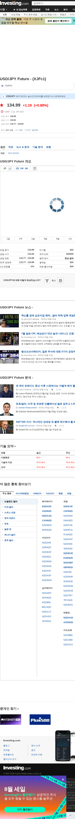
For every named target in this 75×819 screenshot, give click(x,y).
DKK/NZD (68, 520)
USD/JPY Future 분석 (15, 377)
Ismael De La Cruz (27, 426)
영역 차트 (10, 168)
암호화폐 (36, 9)
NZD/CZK (68, 525)
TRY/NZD (68, 600)
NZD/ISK (67, 572)
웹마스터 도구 (9, 759)
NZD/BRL (46, 602)
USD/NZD (46, 511)
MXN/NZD (47, 530)
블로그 (6, 745)
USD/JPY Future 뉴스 (15, 307)
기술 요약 (6, 446)
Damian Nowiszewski (28, 407)
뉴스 (56, 9)
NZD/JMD (68, 640)
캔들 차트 (5, 168)
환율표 (63, 14)
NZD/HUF (68, 539)
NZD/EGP (46, 552)
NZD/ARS (46, 593)
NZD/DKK (68, 516)
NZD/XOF (46, 575)
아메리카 (37, 493)
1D (17, 168)
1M (26, 168)
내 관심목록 (21, 9)
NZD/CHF (68, 506)
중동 (61, 493)
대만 (20, 130)
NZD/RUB (68, 591)
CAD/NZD (47, 520)
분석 (65, 9)
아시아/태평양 (22, 493)
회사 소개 (35, 745)
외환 (5, 14)
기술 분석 (37, 147)
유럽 (69, 493)
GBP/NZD (68, 567)
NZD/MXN (47, 525)
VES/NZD (46, 621)
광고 (33, 750)
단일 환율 (15, 14)
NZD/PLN (68, 530)
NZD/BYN (68, 605)
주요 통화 (6, 493)
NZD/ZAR (46, 543)
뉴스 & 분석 (22, 147)
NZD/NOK (68, 577)
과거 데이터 (13, 153)
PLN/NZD (68, 534)
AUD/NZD (68, 622)
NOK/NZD (68, 581)
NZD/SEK (68, 544)
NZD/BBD (68, 635)
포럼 (48, 147)
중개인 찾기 (8, 708)
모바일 (6, 750)
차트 (47, 9)
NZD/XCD (68, 644)
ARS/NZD (46, 598)
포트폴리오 (8, 754)
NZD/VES (46, 616)
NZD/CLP (46, 612)
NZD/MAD (47, 561)
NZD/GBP (68, 563)
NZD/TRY (68, 595)
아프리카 (50, 493)
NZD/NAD (46, 566)
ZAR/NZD (46, 547)
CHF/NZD (68, 511)
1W (21, 168)
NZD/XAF (46, 571)
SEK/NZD (68, 548)
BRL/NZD (46, 607)
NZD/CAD (47, 516)
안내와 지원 (36, 754)
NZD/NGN (47, 580)
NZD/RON (68, 586)
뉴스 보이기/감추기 (35, 168)
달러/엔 (35, 130)
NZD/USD (46, 506)
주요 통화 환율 (30, 14)
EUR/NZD (68, 558)
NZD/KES (46, 557)
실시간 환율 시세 (49, 14)
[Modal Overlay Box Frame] (33, 797)
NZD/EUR (68, 553)
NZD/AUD (68, 618)
